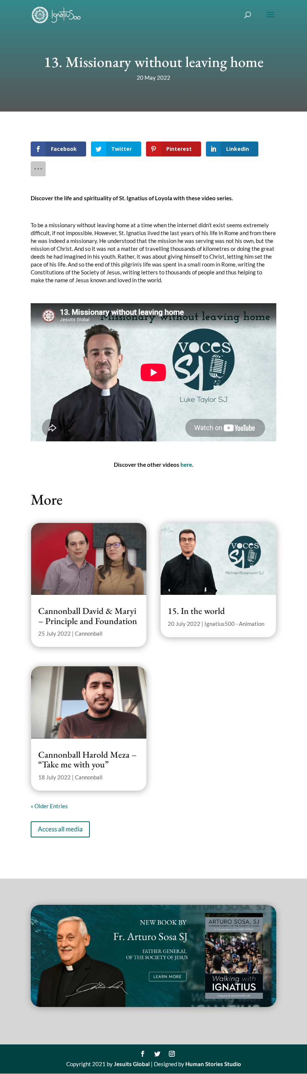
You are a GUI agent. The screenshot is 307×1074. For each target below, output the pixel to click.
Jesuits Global (132, 1064)
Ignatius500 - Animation (234, 623)
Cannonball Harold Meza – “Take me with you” (87, 759)
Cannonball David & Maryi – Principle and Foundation (87, 615)
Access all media (60, 829)
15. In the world (196, 611)
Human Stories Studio (213, 1064)
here (186, 464)
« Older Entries (49, 806)
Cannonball (89, 633)
